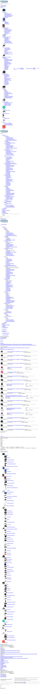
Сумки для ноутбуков (9, 137)
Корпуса (7, 178)
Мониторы (8, 167)
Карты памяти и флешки (10, 165)
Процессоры (8, 182)
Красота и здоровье (9, 198)
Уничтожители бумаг (9, 194)
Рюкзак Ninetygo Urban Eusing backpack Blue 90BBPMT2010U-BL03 (14, 408)
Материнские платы (9, 179)
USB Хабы (8, 173)
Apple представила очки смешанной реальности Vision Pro (10, 650)
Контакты (4, 212)
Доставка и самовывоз (6, 210)
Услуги (5, 204)
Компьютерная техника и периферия (10, 163)
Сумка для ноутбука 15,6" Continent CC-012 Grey (15, 400)
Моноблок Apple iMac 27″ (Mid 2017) (6, 657)
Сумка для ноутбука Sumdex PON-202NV (14, 417)
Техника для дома (9, 197)
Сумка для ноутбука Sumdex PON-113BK (14, 421)
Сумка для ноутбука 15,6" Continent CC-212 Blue (15, 359)
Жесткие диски (8, 177)
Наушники (8, 159)
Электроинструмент (7, 201)
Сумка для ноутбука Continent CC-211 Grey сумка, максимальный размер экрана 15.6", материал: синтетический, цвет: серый (15, 396)
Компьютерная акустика (10, 162)
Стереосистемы (8, 156)
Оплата (3, 209)
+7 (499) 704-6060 (3, 5)
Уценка (5, 207)
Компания (2, 659)
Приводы (7, 181)
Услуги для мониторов (10, 206)
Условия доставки (3, 666)
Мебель (5, 202)
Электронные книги (9, 145)
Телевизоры (8, 150)
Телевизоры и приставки (8, 149)
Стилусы (7, 148)
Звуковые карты (9, 180)
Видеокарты (8, 176)
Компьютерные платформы (10, 171)
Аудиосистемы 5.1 (9, 158)
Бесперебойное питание (10, 190)
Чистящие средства (9, 169)
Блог (1, 668)
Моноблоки (8, 164)
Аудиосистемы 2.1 (9, 157)
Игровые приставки (9, 153)
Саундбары (8, 161)
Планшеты (8, 144)
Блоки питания (8, 175)
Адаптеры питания (9, 138)
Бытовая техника (7, 195)
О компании (4, 208)
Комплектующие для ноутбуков (11, 140)
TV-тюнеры (8, 185)
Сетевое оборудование (10, 166)
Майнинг (7, 170)
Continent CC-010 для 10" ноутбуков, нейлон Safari (15, 363)
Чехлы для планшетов (10, 146)
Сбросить (5, 451)
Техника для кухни (9, 199)
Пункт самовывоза (3, 337)
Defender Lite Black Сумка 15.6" (12, 392)
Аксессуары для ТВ (9, 154)
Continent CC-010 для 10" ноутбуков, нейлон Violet (15, 425)
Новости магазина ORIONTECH (6, 672)
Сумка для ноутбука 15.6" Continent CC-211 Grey (15, 351)
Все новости (2, 648)
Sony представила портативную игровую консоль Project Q (10, 652)
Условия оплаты (3, 665)
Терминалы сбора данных (10, 193)
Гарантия (3, 211)
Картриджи (8, 191)
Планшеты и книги (7, 143)
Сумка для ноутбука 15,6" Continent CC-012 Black (15, 388)
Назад (5, 227)
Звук (5, 155)
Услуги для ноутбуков (9, 205)
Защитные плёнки (9, 147)
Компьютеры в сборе (9, 168)
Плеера (7, 160)
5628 (24, 682)
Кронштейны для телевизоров (11, 151)
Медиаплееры (8, 152)
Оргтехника (8, 192)
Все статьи (2, 655)
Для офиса (6, 186)
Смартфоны (6, 141)
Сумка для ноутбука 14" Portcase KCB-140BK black (15, 429)
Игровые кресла (9, 203)
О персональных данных (4, 662)
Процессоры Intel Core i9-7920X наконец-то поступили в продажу (11, 656)
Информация (2, 663)
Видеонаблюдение (9, 189)
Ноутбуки (6, 135)
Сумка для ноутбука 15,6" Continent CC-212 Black (15, 355)
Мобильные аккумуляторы (10, 142)
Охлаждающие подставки (10, 139)
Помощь (1, 664)
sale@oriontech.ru (3, 338)
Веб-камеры (8, 172)
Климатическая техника (10, 196)
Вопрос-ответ (2, 669)
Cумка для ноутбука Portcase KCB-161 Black (14, 404)
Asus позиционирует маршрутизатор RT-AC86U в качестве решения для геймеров (14, 658)
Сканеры (7, 188)
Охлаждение (8, 183)
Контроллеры (8, 184)
